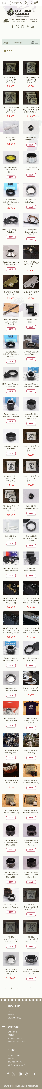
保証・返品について (15, 1062)
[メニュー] (39, 3)
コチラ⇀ (33, 21)
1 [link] (5, 988)
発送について (12, 1058)
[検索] (21, 2)
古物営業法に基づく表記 (16, 1041)
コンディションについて (16, 1065)
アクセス (11, 1011)
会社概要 (11, 1014)
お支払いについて (14, 1055)
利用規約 (11, 1035)
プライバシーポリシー (15, 1038)
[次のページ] (36, 988)
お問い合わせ (12, 1032)
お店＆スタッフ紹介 (15, 1018)
